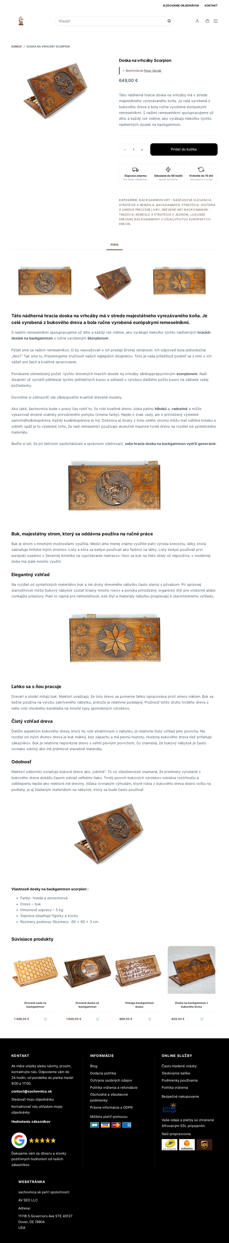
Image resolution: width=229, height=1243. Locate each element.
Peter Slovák (152, 70)
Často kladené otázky (179, 1066)
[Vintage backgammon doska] (139, 970)
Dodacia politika (103, 1073)
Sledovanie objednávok (181, 5)
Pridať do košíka (184, 149)
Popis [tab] (114, 244)
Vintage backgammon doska (139, 1004)
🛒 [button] (45, 1019)
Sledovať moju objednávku (32, 1099)
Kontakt (211, 5)
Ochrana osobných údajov (111, 1080)
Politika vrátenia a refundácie (114, 1087)
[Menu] (216, 21)
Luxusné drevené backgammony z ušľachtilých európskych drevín (164, 219)
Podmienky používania (180, 1080)
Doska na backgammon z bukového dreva (191, 1004)
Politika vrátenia (175, 1087)
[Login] (197, 21)
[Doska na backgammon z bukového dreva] (191, 970)
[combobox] (111, 21)
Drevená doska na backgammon (87, 1004)
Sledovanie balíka (176, 1073)
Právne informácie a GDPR (111, 1107)
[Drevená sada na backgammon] (35, 970)
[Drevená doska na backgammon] (87, 970)
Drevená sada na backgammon (35, 1004)
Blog (93, 1066)
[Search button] (169, 20)
